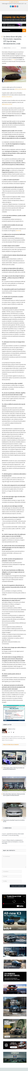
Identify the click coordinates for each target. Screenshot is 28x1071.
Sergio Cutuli (7, 47)
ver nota (13, 59)
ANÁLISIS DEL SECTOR (7, 104)
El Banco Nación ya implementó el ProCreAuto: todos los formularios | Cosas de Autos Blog (12, 841)
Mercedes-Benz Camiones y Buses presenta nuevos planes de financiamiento (14, 794)
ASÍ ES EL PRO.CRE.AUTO (20, 89)
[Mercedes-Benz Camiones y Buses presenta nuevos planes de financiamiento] (14, 784)
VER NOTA (18, 230)
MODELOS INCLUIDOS (7, 96)
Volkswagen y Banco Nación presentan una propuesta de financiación (13, 768)
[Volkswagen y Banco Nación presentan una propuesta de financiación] (14, 758)
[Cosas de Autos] (14, 17)
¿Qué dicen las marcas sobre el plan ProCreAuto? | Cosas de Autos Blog (13, 834)
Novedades (23, 47)
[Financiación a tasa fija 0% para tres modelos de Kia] (14, 810)
